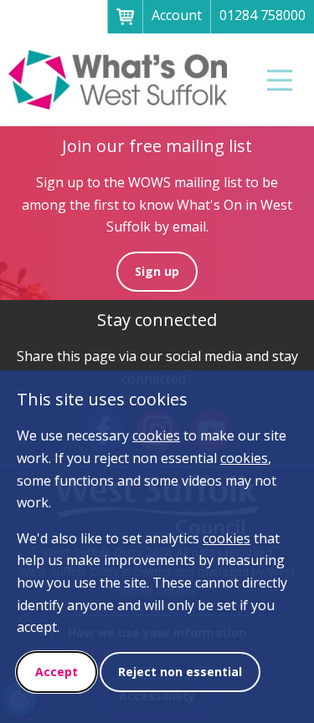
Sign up (157, 271)
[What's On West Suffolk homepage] (117, 79)
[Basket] (124, 16)
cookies (156, 435)
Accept (56, 672)
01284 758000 (262, 15)
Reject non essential (180, 672)
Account (177, 15)
